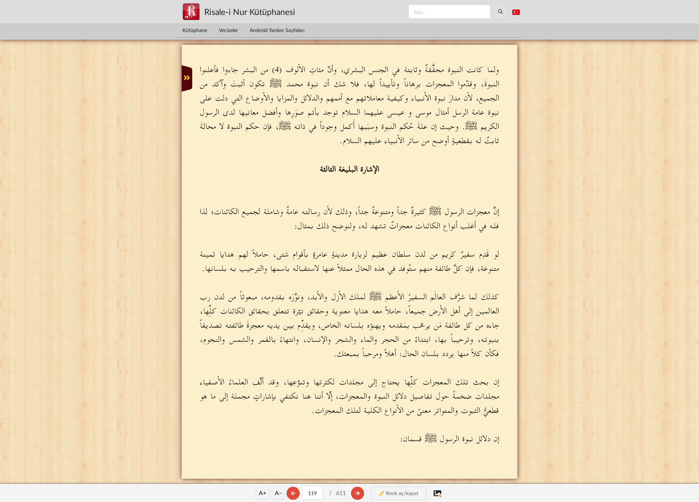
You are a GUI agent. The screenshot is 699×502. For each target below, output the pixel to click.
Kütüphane (194, 30)
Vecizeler (228, 30)
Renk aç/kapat (401, 493)
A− (278, 492)
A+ (262, 492)
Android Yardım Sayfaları (277, 30)
